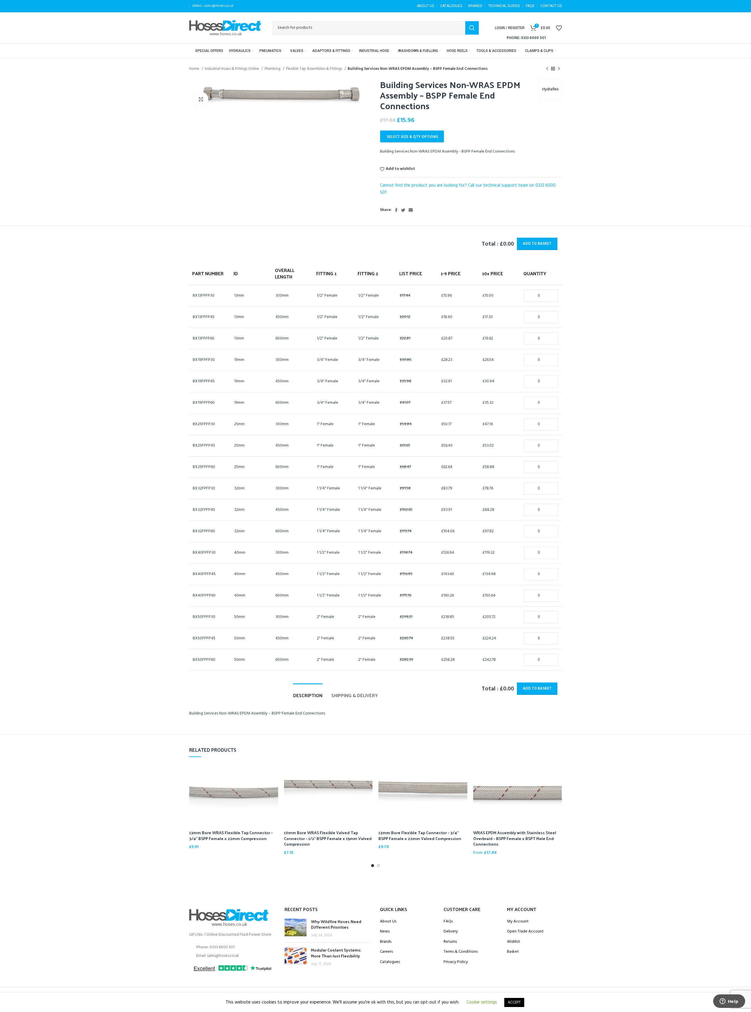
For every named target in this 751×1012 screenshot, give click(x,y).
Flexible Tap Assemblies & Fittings (314, 69)
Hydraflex (550, 89)
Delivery (451, 932)
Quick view (273, 772)
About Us (388, 922)
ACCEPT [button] (514, 1002)
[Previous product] (547, 69)
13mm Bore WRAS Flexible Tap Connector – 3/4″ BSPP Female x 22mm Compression (231, 835)
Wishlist (513, 942)
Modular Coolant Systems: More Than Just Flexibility (336, 952)
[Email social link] (411, 210)
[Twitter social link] (403, 210)
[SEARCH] (472, 28)
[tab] (307, 692)
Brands (385, 942)
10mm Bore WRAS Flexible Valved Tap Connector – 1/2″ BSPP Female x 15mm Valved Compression (328, 838)
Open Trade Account (525, 932)
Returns (450, 942)
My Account (518, 922)
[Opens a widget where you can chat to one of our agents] (729, 1001)
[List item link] (232, 947)
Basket (513, 952)
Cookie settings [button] (481, 1002)
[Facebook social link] (396, 210)
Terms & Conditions (461, 952)
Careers (386, 952)
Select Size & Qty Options (412, 137)
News (385, 932)
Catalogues (390, 962)
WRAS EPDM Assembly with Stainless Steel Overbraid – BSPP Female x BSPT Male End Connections (514, 838)
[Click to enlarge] (201, 99)
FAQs (448, 922)
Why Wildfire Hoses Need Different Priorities (336, 924)
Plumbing (273, 69)
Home (194, 69)
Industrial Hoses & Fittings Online (232, 69)
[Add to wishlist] (273, 786)
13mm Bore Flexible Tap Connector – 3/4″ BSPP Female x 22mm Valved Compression (419, 835)
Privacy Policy (456, 962)
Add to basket (537, 244)
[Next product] (559, 69)
